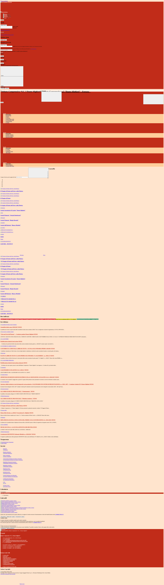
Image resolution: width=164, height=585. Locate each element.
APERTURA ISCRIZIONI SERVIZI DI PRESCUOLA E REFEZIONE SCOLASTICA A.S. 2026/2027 (30, 377)
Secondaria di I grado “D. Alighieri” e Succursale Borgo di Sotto (42, 319)
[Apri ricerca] (153, 99)
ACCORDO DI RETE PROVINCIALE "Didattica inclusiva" (19, 398)
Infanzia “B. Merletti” (5, 319)
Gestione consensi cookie (8, 563)
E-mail (14, 46)
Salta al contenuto (4, 1)
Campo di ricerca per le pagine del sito (8, 177)
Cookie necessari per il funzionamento (8, 525)
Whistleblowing (6, 562)
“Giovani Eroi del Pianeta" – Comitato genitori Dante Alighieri (19, 334)
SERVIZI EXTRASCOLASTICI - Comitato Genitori (88, 319)
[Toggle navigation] (51, 97)
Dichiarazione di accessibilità (9, 559)
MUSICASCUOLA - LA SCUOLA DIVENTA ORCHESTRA (19, 427)
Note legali (5, 556)
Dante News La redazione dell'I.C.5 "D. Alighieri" (66, 319)
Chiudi (2, 56)
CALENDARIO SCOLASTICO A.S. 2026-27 (14, 370)
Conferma (7, 88)
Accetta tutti (20, 516)
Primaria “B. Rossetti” (24, 319)
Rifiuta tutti (11, 516)
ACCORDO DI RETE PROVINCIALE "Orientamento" (17, 391)
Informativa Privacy (7, 557)
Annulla (2, 88)
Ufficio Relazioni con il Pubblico (9, 558)
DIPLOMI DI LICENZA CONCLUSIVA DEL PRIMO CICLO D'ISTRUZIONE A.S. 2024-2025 (28, 420)
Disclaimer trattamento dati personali (8, 574)
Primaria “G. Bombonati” (15, 319)
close (2, 102)
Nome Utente (15, 26)
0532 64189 (7, 539)
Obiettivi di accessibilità (8, 561)
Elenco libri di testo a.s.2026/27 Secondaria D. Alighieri (17, 413)
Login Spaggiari (33, 48)
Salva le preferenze (10, 528)
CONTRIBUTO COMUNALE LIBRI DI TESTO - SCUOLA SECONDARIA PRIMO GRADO (28, 348)
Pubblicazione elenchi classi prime (11, 341)
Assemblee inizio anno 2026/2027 (11, 327)
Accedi (2, 20)
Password (15, 27)
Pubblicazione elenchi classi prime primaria (14, 363)
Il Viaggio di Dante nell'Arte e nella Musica (14, 405)
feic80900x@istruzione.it (16, 540)
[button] (12, 255)
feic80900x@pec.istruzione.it (17, 541)
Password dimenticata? (5, 30)
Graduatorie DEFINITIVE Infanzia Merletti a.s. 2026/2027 (18, 434)
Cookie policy (6, 555)
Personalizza (3, 516)
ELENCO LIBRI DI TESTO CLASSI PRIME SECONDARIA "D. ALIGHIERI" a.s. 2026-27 (27, 355)
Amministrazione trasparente (9, 564)
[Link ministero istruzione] (6, 2)
